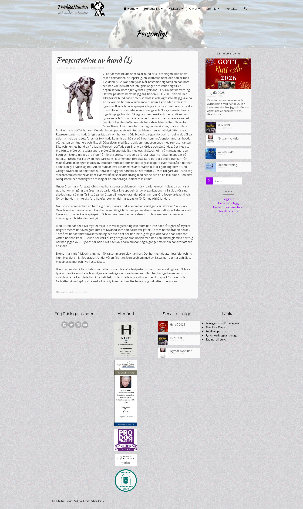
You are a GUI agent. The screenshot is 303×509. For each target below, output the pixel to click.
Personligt (83, 292)
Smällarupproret (216, 331)
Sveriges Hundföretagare (222, 323)
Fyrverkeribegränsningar (222, 335)
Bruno (60, 292)
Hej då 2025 (216, 92)
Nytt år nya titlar (229, 138)
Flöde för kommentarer (228, 207)
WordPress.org (228, 211)
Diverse (67, 292)
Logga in (228, 199)
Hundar (74, 292)
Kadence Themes (97, 501)
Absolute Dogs (215, 327)
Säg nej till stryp (216, 339)
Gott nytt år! (226, 151)
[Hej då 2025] (229, 74)
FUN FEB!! (224, 125)
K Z (60, 68)
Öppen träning (227, 165)
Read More (214, 114)
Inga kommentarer (93, 68)
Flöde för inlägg (228, 203)
